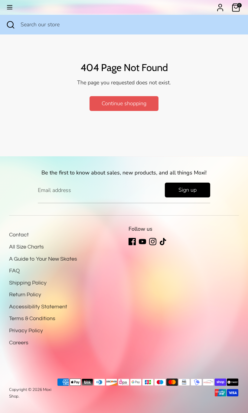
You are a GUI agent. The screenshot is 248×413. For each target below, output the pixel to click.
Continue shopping (124, 103)
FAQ (14, 271)
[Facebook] (132, 241)
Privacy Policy (26, 330)
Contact (19, 235)
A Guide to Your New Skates (43, 259)
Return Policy (25, 295)
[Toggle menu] (10, 7)
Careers (18, 343)
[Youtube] (142, 241)
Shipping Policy (28, 283)
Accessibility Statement (38, 307)
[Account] (220, 5)
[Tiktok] (163, 241)
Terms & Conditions (32, 318)
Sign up (187, 189)
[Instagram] (152, 241)
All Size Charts (26, 247)
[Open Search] (10, 24)
